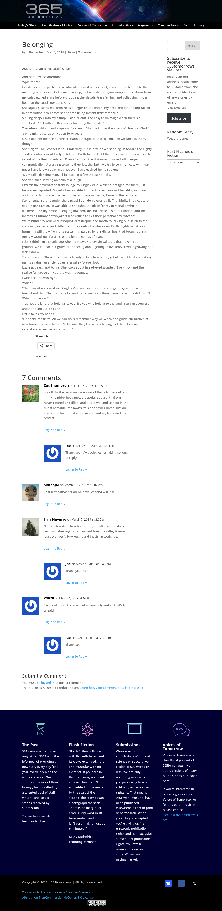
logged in (48, 683)
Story (71, 52)
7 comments (87, 52)
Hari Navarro (55, 519)
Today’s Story (27, 25)
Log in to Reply (54, 430)
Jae (68, 445)
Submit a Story (122, 25)
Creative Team (168, 25)
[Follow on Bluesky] (168, 883)
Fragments (145, 25)
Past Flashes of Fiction (57, 25)
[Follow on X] (194, 883)
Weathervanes (177, 138)
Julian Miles (34, 52)
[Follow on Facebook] (181, 883)
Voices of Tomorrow (92, 25)
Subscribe (178, 118)
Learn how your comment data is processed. (112, 688)
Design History (193, 25)
